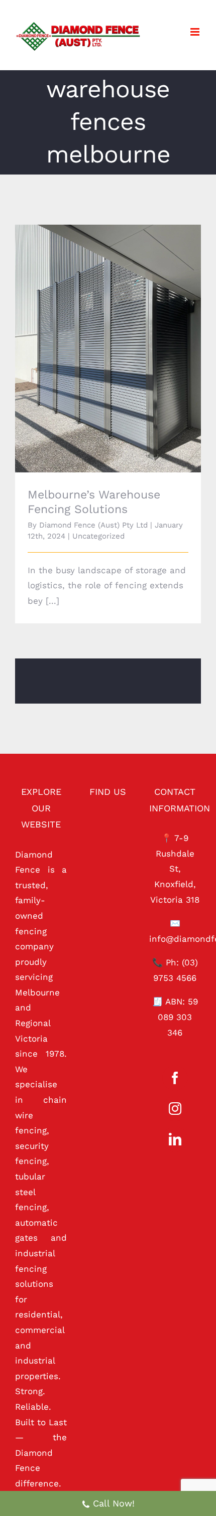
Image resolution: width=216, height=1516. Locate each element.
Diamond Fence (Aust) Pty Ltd (93, 525)
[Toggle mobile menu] (195, 32)
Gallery (122, 335)
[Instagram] (175, 1108)
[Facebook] (175, 1078)
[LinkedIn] (175, 1139)
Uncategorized (98, 536)
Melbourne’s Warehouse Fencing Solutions (94, 335)
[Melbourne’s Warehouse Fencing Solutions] (108, 348)
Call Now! (114, 1503)
